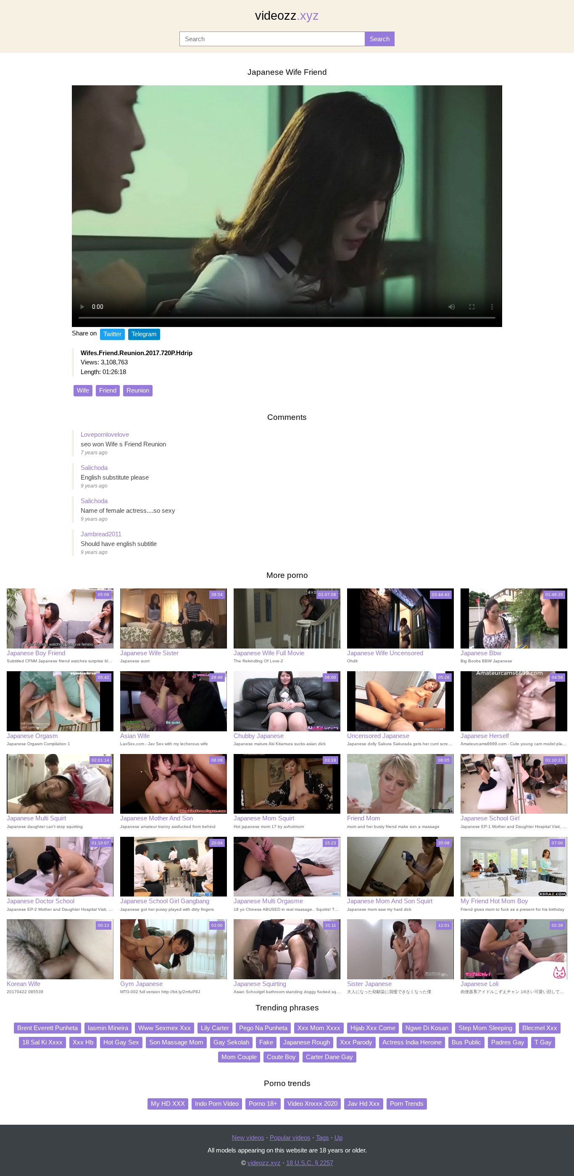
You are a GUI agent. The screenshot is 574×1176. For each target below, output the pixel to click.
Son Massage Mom (176, 1042)
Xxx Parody (356, 1042)
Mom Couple (239, 1056)
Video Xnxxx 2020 (312, 1103)
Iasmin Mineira (108, 1027)
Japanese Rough (306, 1042)
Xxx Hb (83, 1042)
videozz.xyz (264, 1162)
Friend (107, 390)
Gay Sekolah (231, 1042)
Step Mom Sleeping (485, 1027)
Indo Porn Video (217, 1103)
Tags (322, 1137)
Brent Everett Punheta (47, 1027)
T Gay (543, 1042)
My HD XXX (168, 1103)
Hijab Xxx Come (372, 1027)
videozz (287, 15)
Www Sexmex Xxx (164, 1027)
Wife (83, 390)
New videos (248, 1137)
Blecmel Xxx (539, 1027)
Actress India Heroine (412, 1042)
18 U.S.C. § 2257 (309, 1162)
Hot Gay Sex (121, 1042)
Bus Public (466, 1042)
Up (338, 1137)
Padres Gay (507, 1042)
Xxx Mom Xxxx (319, 1027)
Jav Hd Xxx (364, 1103)
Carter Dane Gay (329, 1056)
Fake (266, 1042)
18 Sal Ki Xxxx (42, 1042)
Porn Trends (407, 1103)
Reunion (137, 390)
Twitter (112, 334)
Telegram (144, 334)
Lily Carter (215, 1027)
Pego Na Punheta (263, 1027)
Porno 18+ (263, 1103)
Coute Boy (281, 1056)
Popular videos (290, 1137)
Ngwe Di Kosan (426, 1027)
